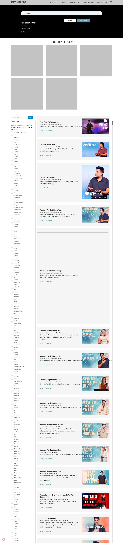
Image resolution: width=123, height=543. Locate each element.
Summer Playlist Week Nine (51, 210)
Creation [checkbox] (16, 226)
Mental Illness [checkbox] (17, 453)
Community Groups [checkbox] (19, 202)
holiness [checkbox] (16, 374)
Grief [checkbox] (15, 349)
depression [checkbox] (17, 243)
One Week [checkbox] (16, 504)
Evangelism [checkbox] (17, 265)
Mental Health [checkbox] (17, 451)
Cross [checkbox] (15, 229)
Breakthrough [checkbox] (17, 176)
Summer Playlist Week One (50, 471)
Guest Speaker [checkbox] (18, 357)
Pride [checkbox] (15, 535)
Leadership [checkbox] (17, 417)
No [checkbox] (14, 497)
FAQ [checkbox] (15, 277)
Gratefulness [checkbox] (17, 345)
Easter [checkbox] (15, 250)
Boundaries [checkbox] (17, 173)
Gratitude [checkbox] (16, 347)
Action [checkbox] (15, 135)
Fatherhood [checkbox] (17, 282)
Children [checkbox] (16, 185)
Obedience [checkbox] (17, 502)
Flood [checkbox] (15, 301)
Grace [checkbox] (15, 342)
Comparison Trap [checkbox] (18, 207)
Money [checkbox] (15, 473)
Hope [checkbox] (15, 378)
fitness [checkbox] (15, 299)
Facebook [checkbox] (16, 267)
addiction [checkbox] (16, 137)
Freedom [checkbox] (16, 306)
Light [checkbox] (15, 427)
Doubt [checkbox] (15, 248)
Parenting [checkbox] (16, 511)
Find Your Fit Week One (49, 122)
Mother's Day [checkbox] (17, 477)
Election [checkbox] (16, 253)
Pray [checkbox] (15, 531)
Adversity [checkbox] (16, 139)
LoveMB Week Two (47, 144)
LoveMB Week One (47, 177)
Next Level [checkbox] (16, 492)
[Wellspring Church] (18, 2)
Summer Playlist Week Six (50, 356)
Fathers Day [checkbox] (17, 287)
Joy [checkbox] (15, 410)
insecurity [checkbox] (16, 391)
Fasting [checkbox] (16, 279)
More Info (25, 32)
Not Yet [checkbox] (16, 499)
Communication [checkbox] (18, 195)
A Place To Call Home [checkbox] (20, 132)
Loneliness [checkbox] (16, 432)
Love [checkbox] (15, 436)
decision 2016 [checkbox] (17, 238)
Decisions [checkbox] (16, 241)
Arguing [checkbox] (16, 147)
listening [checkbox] (16, 429)
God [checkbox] (15, 330)
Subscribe (83, 20)
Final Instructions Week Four (51, 518)
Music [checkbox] (15, 480)
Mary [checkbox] (15, 444)
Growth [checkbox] (16, 354)
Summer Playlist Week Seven (51, 330)
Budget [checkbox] (15, 180)
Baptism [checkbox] (16, 156)
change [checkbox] (16, 183)
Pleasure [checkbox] (16, 523)
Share (69, 20)
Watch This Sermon (46, 130)
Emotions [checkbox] (16, 260)
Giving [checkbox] (15, 328)
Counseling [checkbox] (17, 221)
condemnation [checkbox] (17, 212)
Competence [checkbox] (17, 209)
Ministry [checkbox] (16, 458)
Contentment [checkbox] (17, 217)
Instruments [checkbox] (17, 398)
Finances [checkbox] (16, 296)
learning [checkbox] (16, 419)
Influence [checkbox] (16, 388)
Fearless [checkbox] (16, 291)
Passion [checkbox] (16, 514)
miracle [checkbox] (16, 461)
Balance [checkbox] (16, 154)
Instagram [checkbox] (16, 395)
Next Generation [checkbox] (18, 490)
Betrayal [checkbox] (16, 163)
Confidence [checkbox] (17, 214)
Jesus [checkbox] (15, 405)
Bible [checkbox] (15, 166)
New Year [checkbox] (16, 487)
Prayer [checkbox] (15, 533)
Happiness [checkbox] (16, 362)
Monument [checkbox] (16, 475)
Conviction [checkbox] (16, 219)
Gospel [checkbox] (16, 340)
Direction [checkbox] (16, 246)
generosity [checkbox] (16, 318)
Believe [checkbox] (16, 161)
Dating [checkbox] (15, 231)
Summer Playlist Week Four (51, 403)
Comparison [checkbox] (17, 205)
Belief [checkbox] (15, 159)
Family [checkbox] (15, 275)
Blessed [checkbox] (16, 168)
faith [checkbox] (15, 270)
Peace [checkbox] (15, 516)
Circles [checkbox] (15, 192)
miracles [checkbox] (16, 463)
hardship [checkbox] (16, 364)
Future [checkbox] (15, 316)
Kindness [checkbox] (16, 415)
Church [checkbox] (16, 190)
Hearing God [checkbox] (17, 369)
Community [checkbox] (17, 200)
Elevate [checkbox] (16, 255)
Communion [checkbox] (17, 197)
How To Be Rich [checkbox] (18, 381)
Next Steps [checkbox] (17, 494)
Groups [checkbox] (16, 352)
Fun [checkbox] (15, 313)
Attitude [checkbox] (16, 149)
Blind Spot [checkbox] (16, 171)
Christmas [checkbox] (16, 188)
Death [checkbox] (15, 236)
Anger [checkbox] (15, 142)
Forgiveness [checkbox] (17, 304)
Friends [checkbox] (16, 308)
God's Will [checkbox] (16, 337)
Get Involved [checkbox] (17, 323)
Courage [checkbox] (16, 224)
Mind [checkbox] (15, 456)
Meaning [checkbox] (16, 446)
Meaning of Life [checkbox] (18, 448)
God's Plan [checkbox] (17, 333)
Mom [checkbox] (15, 468)
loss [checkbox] (15, 434)
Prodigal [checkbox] (16, 538)
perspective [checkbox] (17, 519)
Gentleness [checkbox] (17, 320)
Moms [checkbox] (15, 470)
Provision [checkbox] (16, 540)
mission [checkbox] (16, 465)
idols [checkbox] (15, 386)
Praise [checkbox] (15, 528)
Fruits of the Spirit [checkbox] (18, 311)
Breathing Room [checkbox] (18, 178)
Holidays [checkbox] (16, 371)
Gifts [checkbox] (15, 325)
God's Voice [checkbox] (17, 335)
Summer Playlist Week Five (50, 380)
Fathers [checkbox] (16, 284)
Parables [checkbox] (16, 509)
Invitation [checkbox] (16, 400)
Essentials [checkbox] (16, 263)
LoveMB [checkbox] (16, 439)
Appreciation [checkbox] (17, 144)
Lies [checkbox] (15, 422)
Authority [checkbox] (16, 151)
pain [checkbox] (15, 506)
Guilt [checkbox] (15, 359)
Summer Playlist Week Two (50, 450)
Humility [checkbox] (16, 383)
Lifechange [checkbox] (17, 424)
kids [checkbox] (15, 412)
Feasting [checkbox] (16, 294)
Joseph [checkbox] (16, 407)
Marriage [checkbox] (16, 441)
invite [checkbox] (15, 403)
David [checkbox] (15, 234)
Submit (30, 117)
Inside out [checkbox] (16, 393)
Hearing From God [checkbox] (19, 366)
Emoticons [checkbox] (16, 258)
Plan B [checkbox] (15, 521)
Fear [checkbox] (15, 289)
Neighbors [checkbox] (16, 485)
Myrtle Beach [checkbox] (17, 482)
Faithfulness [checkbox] (17, 272)
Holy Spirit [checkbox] (16, 376)
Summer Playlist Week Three (51, 424)
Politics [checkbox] (16, 526)
